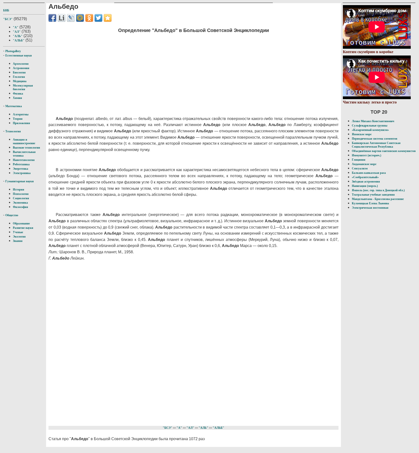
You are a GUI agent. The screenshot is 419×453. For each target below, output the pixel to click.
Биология (19, 72)
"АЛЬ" (18, 36)
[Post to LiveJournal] (71, 18)
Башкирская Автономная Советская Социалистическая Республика (376, 144)
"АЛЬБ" (18, 40)
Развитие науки (23, 228)
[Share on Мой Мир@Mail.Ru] (80, 18)
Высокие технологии (26, 147)
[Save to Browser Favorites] (108, 18)
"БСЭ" (8, 19)
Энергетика (20, 168)
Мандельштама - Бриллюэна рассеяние (378, 199)
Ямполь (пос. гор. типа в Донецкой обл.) (378, 190)
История (18, 189)
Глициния (358, 159)
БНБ (6, 10)
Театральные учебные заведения (373, 194)
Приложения (21, 123)
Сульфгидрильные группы (369, 125)
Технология (13, 131)
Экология (19, 236)
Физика (18, 93)
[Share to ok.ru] (89, 18)
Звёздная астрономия (366, 181)
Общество (11, 215)
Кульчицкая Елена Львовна (370, 203)
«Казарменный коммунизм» (370, 130)
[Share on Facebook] (52, 18)
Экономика (20, 202)
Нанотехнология (24, 160)
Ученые (18, 232)
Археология (21, 63)
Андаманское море (364, 164)
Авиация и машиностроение (24, 141)
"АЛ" (17, 31)
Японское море (361, 134)
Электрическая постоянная (370, 207)
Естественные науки (18, 55)
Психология (21, 194)
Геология (19, 77)
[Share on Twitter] (98, 18)
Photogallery (13, 51)
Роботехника (21, 164)
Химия (17, 98)
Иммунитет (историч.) (366, 155)
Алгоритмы (20, 114)
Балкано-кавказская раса (369, 173)
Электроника (22, 173)
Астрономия (21, 68)
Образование (21, 223)
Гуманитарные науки (19, 181)
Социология (21, 198)
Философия (20, 207)
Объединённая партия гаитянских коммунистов (384, 151)
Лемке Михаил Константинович (373, 121)
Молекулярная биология (23, 87)
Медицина (19, 81)
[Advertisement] (166, 71)
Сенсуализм (360, 168)
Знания (18, 241)
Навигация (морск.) (365, 186)
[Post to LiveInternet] (61, 18)
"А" (15, 27)
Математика (13, 106)
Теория (18, 118)
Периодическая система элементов (374, 138)
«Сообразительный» (365, 177)
